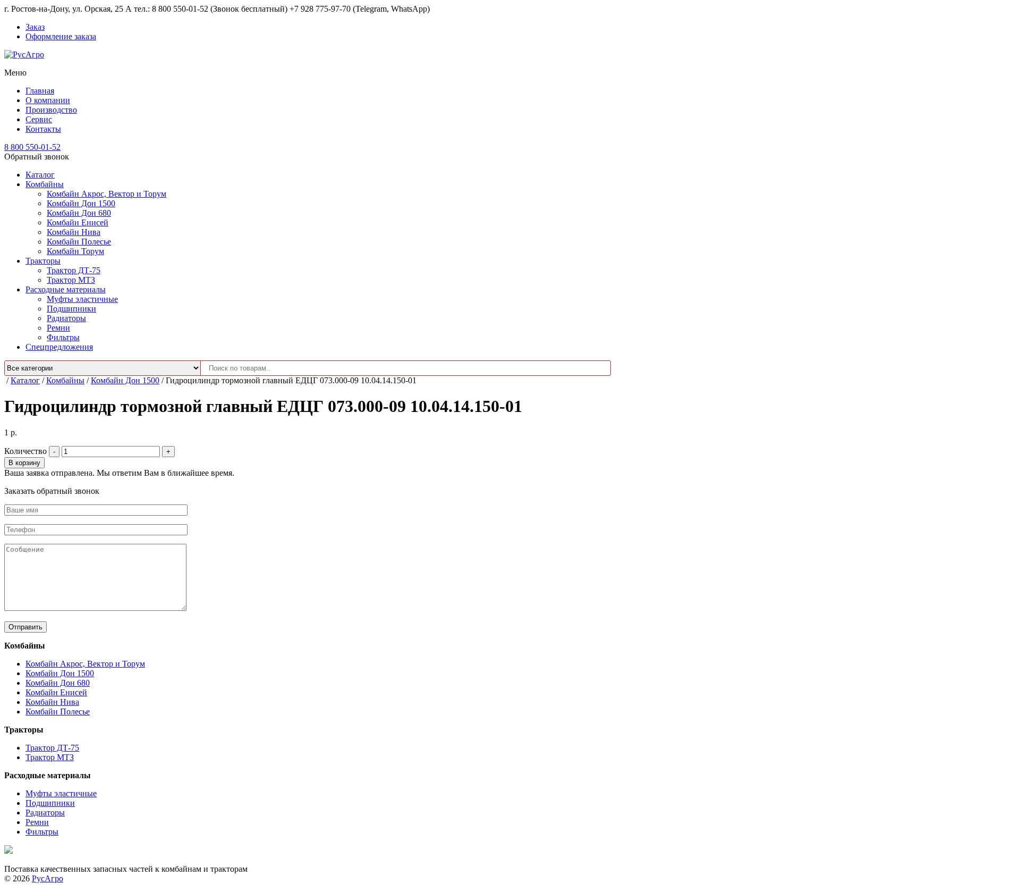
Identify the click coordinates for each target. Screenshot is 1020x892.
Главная (40, 90)
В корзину (24, 463)
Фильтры (63, 337)
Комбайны (45, 184)
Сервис (39, 119)
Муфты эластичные (82, 299)
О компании (48, 100)
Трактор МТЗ (71, 279)
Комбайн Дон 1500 (81, 203)
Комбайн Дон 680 (79, 212)
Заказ (35, 26)
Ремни (58, 327)
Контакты (43, 128)
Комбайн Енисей (77, 222)
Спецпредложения (59, 346)
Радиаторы (66, 318)
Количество (25, 451)
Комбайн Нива (73, 232)
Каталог (40, 174)
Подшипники (71, 308)
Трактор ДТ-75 (73, 270)
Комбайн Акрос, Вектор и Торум (106, 193)
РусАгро (47, 878)
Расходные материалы (66, 289)
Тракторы (43, 260)
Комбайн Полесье (79, 241)
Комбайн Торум (75, 251)
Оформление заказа (61, 36)
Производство (51, 109)
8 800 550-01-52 (32, 147)
